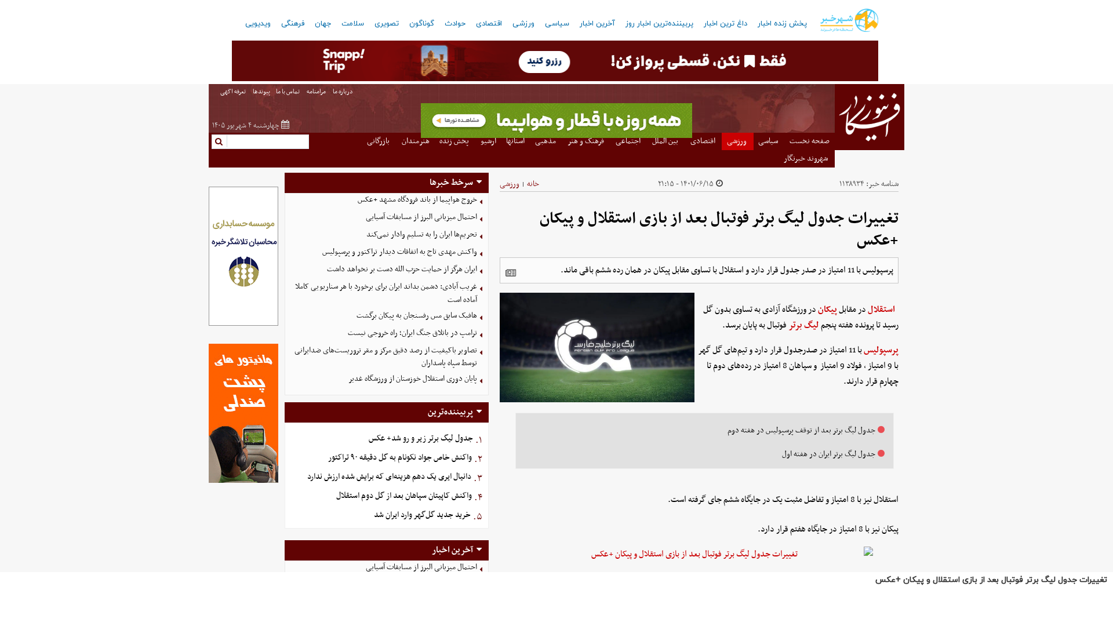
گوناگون (421, 24)
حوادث (455, 24)
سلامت (352, 24)
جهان (323, 24)
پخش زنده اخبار (782, 24)
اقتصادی (489, 24)
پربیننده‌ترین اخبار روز (659, 24)
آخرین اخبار (597, 24)
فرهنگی (292, 24)
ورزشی (523, 24)
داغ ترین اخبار (725, 24)
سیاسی (557, 24)
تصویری (386, 24)
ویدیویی (258, 24)
